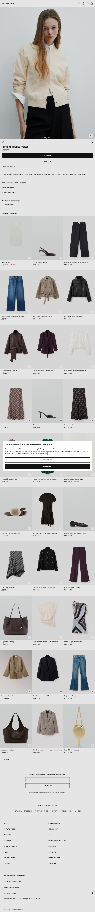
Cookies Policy (42, 453)
